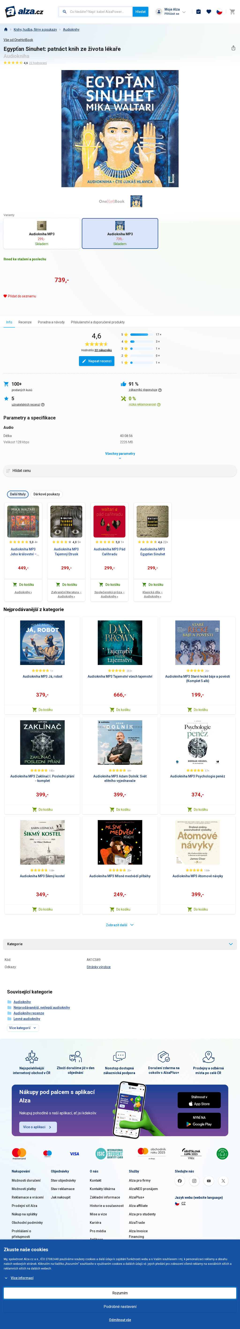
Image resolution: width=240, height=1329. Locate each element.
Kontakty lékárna (102, 1189)
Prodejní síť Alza (24, 1206)
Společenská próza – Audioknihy (109, 594)
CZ (183, 1203)
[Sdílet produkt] (233, 48)
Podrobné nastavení (120, 1306)
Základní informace (105, 1197)
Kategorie (14, 944)
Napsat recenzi (100, 361)
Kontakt (95, 1180)
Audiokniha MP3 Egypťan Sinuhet (152, 551)
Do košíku (46, 710)
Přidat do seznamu (22, 296)
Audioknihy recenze (29, 1013)
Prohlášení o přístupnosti (21, 1234)
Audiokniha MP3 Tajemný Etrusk (66, 551)
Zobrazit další (116, 925)
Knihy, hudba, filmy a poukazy (35, 29)
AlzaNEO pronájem (143, 1189)
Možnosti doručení (26, 1180)
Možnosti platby (24, 1189)
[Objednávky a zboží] (198, 12)
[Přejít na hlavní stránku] (24, 12)
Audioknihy (71, 29)
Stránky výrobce (99, 967)
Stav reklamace (63, 1189)
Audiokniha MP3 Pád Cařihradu (109, 551)
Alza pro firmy (139, 1180)
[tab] (9, 322)
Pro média (98, 1231)
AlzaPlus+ (136, 1197)
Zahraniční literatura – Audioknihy (66, 594)
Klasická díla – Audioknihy (152, 594)
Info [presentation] (9, 322)
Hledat (140, 12)
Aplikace (96, 1239)
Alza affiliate (138, 1206)
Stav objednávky (63, 1180)
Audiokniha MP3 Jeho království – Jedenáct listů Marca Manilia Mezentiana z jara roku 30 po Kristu (23, 552)
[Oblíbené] (209, 12)
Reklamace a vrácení (28, 1197)
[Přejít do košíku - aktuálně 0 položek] (232, 12)
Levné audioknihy (27, 1019)
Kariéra (95, 1222)
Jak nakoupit (60, 1197)
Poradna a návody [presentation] (51, 322)
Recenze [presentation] (25, 322)
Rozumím (120, 1293)
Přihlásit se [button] (172, 13)
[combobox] (96, 12)
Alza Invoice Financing (138, 1234)
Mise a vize (98, 1214)
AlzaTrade (137, 1222)
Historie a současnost (107, 1206)
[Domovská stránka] (6, 29)
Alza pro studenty (142, 1214)
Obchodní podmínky (27, 1222)
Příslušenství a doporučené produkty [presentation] (98, 322)
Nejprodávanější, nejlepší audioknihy (42, 1007)
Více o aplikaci (34, 1127)
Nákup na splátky (24, 1214)
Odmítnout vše (120, 1320)
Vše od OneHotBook (18, 40)
